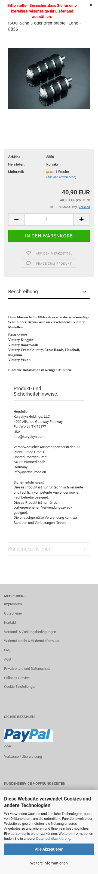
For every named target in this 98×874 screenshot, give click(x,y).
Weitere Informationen (49, 863)
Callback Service (17, 678)
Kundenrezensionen (29, 549)
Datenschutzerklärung (53, 838)
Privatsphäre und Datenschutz (27, 669)
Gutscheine (13, 613)
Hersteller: (16, 164)
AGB (7, 659)
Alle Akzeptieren (49, 849)
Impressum (13, 604)
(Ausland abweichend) (61, 177)
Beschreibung (23, 291)
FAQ (7, 650)
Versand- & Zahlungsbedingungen (30, 632)
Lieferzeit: (16, 172)
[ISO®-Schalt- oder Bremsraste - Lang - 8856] (49, 78)
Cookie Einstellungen (20, 686)
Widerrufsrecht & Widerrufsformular (31, 641)
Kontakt (10, 623)
